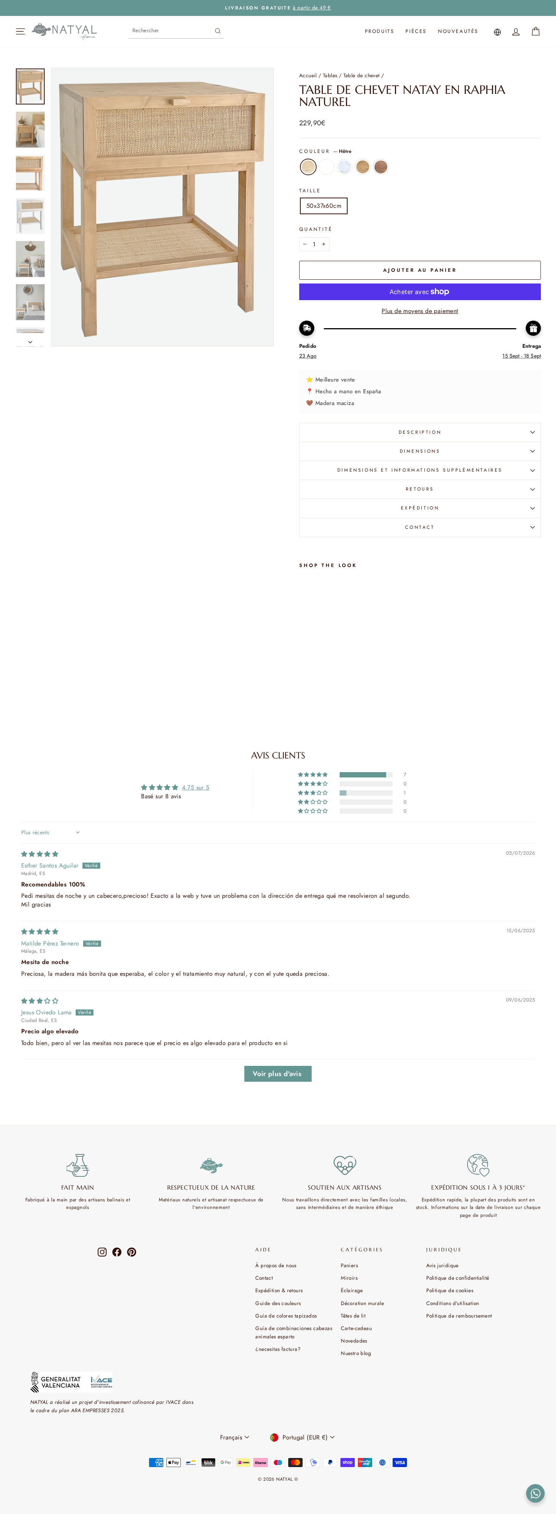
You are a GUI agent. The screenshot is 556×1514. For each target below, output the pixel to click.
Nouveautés (458, 31)
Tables (330, 75)
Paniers (349, 1265)
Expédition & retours (279, 1290)
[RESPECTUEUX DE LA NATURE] (211, 1165)
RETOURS (420, 489)
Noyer (380, 166)
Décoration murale (362, 1303)
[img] (39, 854)
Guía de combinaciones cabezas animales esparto (293, 1332)
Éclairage (352, 1290)
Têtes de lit (353, 1315)
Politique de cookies (449, 1290)
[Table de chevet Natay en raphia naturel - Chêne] (304, 688)
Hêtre (308, 166)
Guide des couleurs (278, 1303)
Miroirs (349, 1278)
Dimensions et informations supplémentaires (420, 470)
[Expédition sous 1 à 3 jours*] (478, 1165)
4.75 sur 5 (196, 787)
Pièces (416, 31)
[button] (313, 774)
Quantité (316, 229)
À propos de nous (275, 1265)
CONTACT (420, 527)
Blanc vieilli (344, 166)
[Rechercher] (218, 30)
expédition (420, 508)
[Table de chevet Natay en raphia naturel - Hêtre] (304, 679)
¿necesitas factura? (278, 1349)
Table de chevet (361, 75)
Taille (310, 190)
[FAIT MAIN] (77, 1165)
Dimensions (420, 451)
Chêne (362, 166)
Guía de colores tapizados (286, 1315)
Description (420, 432)
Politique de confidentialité (457, 1278)
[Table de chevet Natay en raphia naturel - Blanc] (314, 679)
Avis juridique (442, 1265)
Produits (379, 31)
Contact (264, 1278)
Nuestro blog (356, 1353)
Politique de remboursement (459, 1315)
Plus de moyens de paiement (420, 311)
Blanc (326, 166)
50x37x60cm (323, 205)
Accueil (308, 75)
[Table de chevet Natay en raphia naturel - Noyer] (314, 688)
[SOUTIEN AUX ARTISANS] (344, 1165)
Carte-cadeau (356, 1328)
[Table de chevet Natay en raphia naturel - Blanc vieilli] (324, 679)
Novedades (354, 1340)
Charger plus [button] (278, 1074)
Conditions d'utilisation (452, 1303)
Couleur (325, 151)
